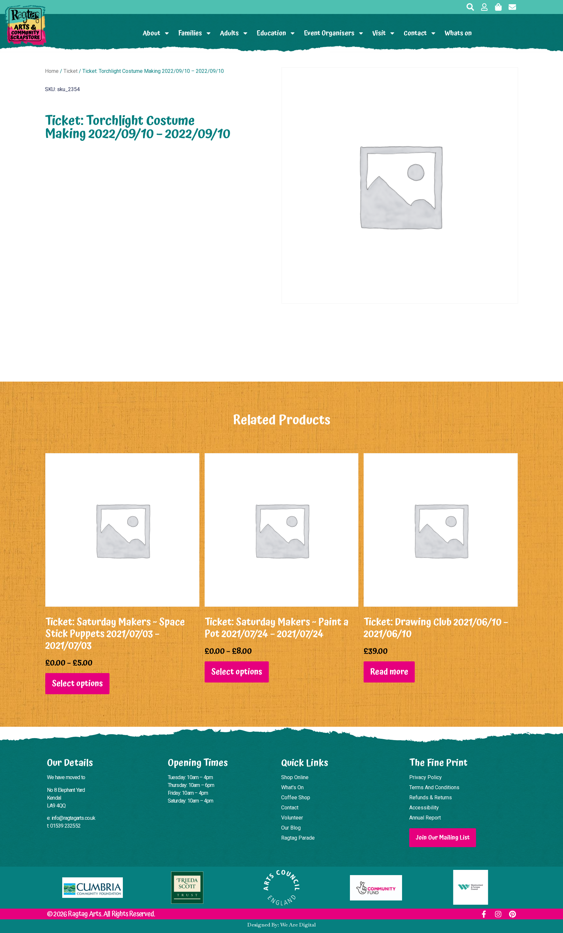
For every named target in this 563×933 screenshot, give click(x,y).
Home (52, 71)
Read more (389, 672)
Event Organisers (329, 33)
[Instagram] (498, 914)
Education (271, 33)
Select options (77, 683)
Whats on (458, 33)
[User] (484, 7)
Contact (415, 33)
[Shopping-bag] (498, 7)
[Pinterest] (512, 914)
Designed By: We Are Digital (281, 924)
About (151, 33)
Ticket (71, 71)
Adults (229, 33)
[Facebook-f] (483, 914)
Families (190, 33)
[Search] (470, 7)
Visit (379, 33)
